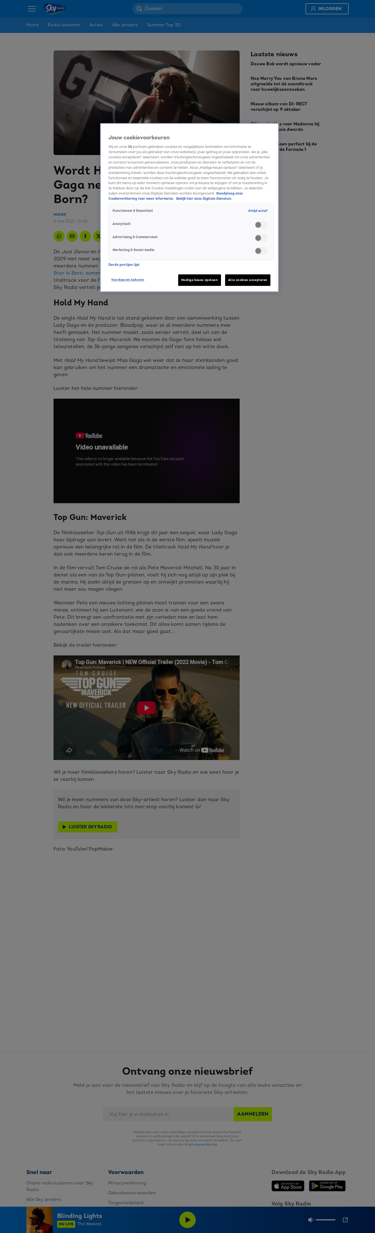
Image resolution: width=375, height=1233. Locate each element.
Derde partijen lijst (124, 265)
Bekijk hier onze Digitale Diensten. (204, 199)
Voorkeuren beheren (127, 280)
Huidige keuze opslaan (199, 280)
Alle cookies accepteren (247, 280)
